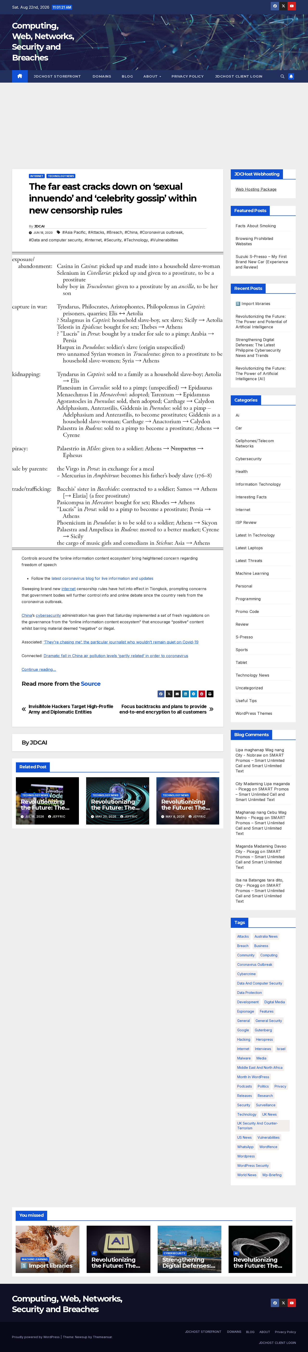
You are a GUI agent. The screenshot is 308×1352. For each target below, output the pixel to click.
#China (131, 232)
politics (263, 1086)
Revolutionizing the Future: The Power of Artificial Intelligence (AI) (261, 373)
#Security (113, 240)
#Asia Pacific (74, 232)
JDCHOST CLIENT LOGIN (238, 76)
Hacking (243, 1039)
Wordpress (246, 1156)
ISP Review (246, 522)
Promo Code (247, 611)
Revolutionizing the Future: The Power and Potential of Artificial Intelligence (261, 321)
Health (242, 471)
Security (243, 1105)
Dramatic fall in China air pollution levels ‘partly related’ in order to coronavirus (116, 655)
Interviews (263, 1049)
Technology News (61, 176)
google (243, 1030)
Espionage (245, 1011)
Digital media (274, 1002)
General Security (269, 1021)
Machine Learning (252, 573)
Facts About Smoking (256, 225)
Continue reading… (39, 669)
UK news (269, 1114)
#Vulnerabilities (164, 240)
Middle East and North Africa (259, 1067)
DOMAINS (101, 76)
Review (242, 624)
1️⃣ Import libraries (253, 303)
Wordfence (268, 1147)
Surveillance (266, 1105)
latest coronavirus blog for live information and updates (102, 578)
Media (261, 1058)
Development (248, 1002)
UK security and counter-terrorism (257, 1125)
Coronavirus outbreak (254, 964)
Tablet (241, 662)
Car (239, 428)
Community (246, 955)
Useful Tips (246, 700)
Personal (244, 586)
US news (244, 1137)
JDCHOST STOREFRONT (57, 76)
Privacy (280, 1086)
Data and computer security (259, 983)
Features (267, 1011)
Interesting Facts (251, 497)
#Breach (114, 232)
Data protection (249, 993)
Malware (244, 1058)
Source (91, 683)
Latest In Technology (255, 535)
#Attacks (96, 232)
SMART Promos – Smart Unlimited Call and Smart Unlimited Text (262, 794)
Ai (237, 415)
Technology (247, 1114)
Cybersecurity (249, 458)
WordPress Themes (254, 713)
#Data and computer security (55, 240)
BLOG (127, 76)
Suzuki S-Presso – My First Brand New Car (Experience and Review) (262, 261)
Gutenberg (263, 1030)
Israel (281, 1049)
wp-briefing (272, 1175)
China (27, 615)
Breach (243, 946)
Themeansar (102, 1337)
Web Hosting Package (256, 189)
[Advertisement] (154, 118)
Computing (268, 955)
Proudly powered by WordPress (36, 1337)
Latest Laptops (249, 547)
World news (247, 1175)
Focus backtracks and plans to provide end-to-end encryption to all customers (162, 709)
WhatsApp (245, 1147)
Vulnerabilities (268, 1137)
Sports (242, 649)
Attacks (243, 936)
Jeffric (58, 816)
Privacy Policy (188, 76)
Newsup (81, 1337)
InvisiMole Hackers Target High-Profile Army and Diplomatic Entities (71, 709)
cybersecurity (48, 615)
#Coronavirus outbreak (161, 232)
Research (265, 1096)
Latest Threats (249, 560)
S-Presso (244, 637)
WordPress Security (253, 1165)
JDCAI (39, 226)
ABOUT (151, 76)
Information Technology (258, 484)
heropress (264, 1039)
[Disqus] (117, 894)
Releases (244, 1096)
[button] (282, 76)
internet (69, 588)
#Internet (93, 240)
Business (261, 946)
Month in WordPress (253, 1077)
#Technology (136, 240)
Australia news (266, 936)
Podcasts (244, 1086)
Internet (36, 176)
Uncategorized (249, 687)
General (243, 1021)
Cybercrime (246, 974)
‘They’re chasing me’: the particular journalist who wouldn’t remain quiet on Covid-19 (121, 642)
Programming (248, 598)
